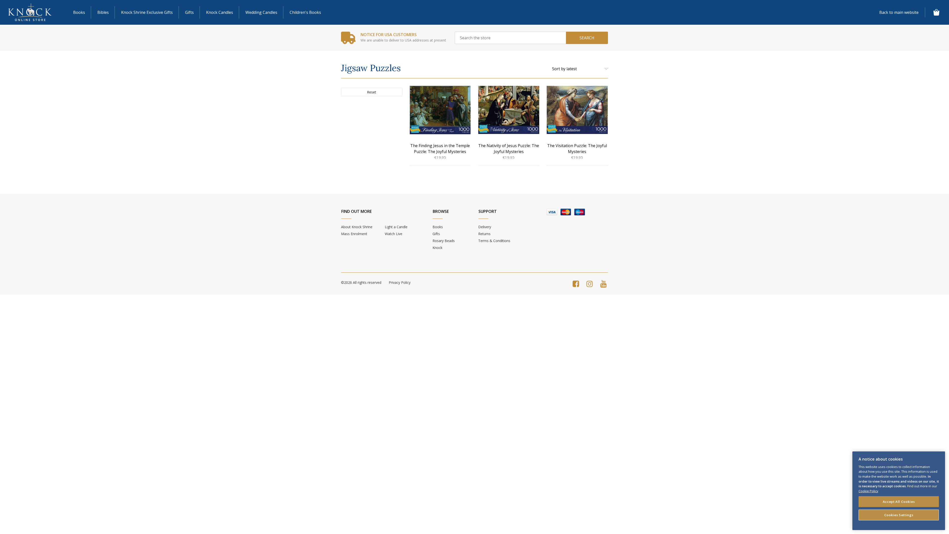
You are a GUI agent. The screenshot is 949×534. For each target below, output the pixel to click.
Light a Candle (396, 226)
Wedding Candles (261, 12)
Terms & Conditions (494, 240)
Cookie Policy (868, 491)
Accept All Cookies (899, 501)
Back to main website (899, 12)
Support (487, 211)
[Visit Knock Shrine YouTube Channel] (603, 283)
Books (79, 12)
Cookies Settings (898, 514)
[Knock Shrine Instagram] (589, 283)
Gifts (189, 12)
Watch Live (393, 233)
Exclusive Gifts (147, 12)
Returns (484, 233)
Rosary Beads (443, 240)
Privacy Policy (399, 282)
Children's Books (305, 12)
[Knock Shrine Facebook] (575, 283)
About (356, 226)
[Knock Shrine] (30, 12)
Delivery (484, 226)
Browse (441, 211)
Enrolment (354, 233)
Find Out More (356, 211)
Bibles (103, 12)
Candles (219, 12)
